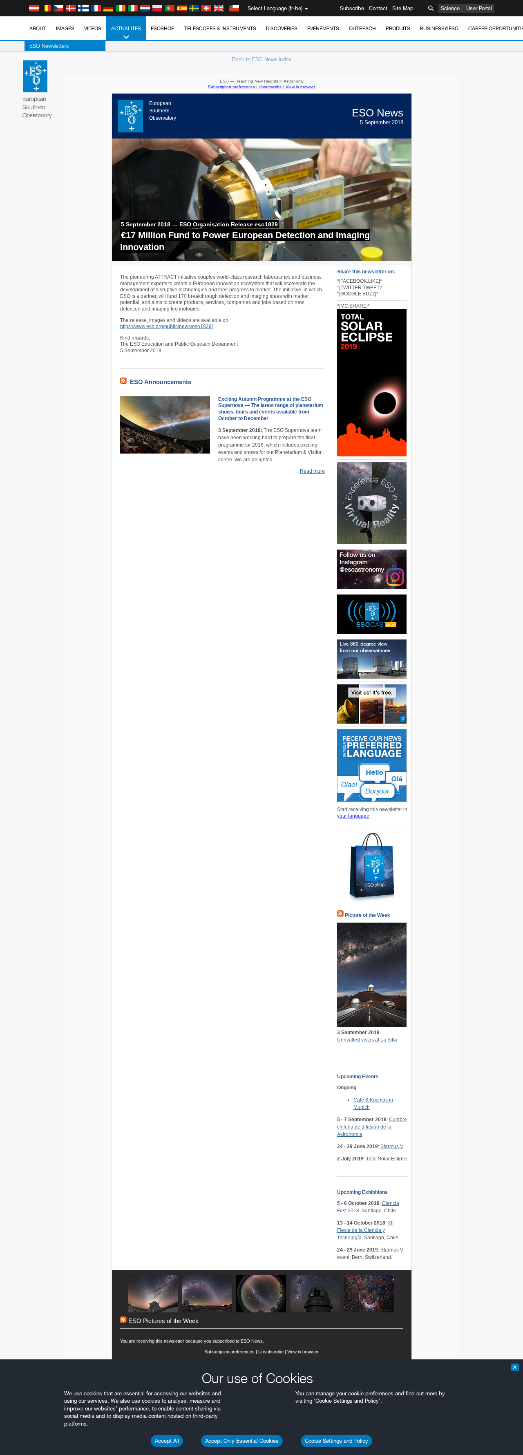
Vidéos (92, 28)
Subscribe (352, 8)
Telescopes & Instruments (220, 28)
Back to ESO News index (261, 59)
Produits (398, 28)
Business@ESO (439, 28)
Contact (378, 8)
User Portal (479, 8)
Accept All (167, 1440)
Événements (323, 28)
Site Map (402, 8)
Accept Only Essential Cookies (242, 1440)
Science (450, 8)
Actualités (126, 28)
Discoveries (281, 28)
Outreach (362, 28)
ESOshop (162, 28)
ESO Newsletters (49, 45)
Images (65, 28)
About (37, 28)
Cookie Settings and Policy (336, 1440)
